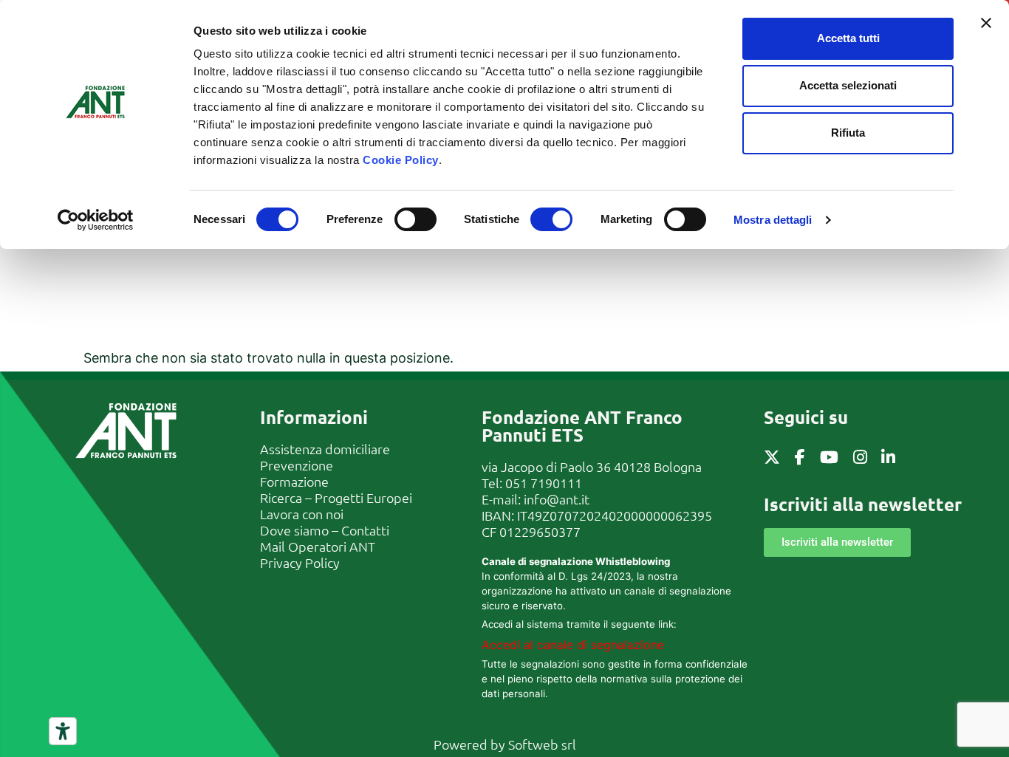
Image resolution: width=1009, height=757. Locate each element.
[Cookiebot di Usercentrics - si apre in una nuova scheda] (95, 220)
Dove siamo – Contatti (324, 529)
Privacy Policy (300, 562)
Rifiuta (848, 132)
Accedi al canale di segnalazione (573, 644)
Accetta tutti (848, 38)
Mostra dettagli (773, 219)
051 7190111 (543, 482)
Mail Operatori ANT (317, 546)
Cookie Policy (401, 160)
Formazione (294, 481)
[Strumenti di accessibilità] (63, 731)
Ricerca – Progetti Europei (336, 497)
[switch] (415, 219)
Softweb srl (542, 744)
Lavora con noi (301, 513)
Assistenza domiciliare (325, 448)
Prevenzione (296, 464)
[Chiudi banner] (986, 23)
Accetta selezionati (848, 85)
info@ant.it (556, 498)
